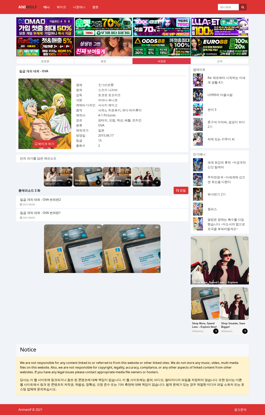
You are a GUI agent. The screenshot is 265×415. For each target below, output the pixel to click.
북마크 (61, 7)
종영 (103, 61)
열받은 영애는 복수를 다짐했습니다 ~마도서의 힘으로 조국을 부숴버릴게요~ (226, 224)
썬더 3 (212, 109)
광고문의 (240, 409)
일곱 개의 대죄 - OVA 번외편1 (40, 213)
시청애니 (79, 7)
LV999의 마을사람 (220, 95)
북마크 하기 (45, 144)
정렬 (182, 190)
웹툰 (95, 7)
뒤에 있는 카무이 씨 (221, 139)
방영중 (45, 61)
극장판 (162, 61)
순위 (220, 61)
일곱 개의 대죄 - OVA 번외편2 (40, 199)
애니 (46, 7)
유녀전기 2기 (217, 194)
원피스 (212, 209)
